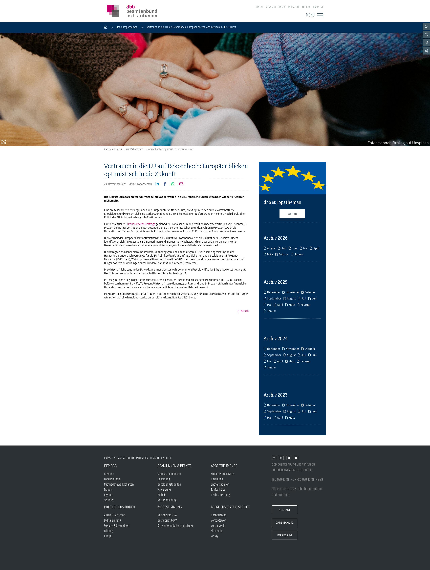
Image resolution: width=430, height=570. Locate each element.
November (292, 292)
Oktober (310, 292)
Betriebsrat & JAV (167, 520)
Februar (284, 254)
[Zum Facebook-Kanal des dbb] (274, 458)
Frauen (108, 489)
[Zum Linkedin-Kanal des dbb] (289, 458)
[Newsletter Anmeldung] (426, 42)
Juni (294, 248)
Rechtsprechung (167, 500)
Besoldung (164, 479)
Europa (108, 536)
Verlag (214, 536)
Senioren (109, 500)
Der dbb (110, 466)
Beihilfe (162, 495)
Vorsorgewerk (219, 520)
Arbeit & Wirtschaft (114, 515)
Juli (284, 248)
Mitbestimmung (170, 507)
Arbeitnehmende (224, 466)
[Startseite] (105, 27)
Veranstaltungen (276, 7)
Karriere (318, 7)
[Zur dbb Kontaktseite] (426, 34)
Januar (298, 254)
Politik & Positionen (119, 507)
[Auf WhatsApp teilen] (171, 184)
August (271, 248)
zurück (245, 311)
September (274, 298)
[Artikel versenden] (180, 184)
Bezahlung (217, 479)
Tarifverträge (218, 489)
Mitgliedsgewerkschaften (119, 484)
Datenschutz (284, 522)
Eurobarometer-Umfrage (140, 224)
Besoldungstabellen (169, 484)
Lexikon (306, 7)
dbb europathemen (127, 27)
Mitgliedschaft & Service (230, 507)
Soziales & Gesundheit (117, 525)
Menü (310, 15)
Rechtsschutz (218, 515)
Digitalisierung (112, 520)
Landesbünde (112, 479)
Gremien (109, 474)
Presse (260, 7)
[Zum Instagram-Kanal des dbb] (281, 458)
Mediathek (294, 7)
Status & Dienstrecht (169, 474)
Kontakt (284, 510)
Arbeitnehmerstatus (222, 474)
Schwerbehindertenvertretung (175, 525)
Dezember (273, 292)
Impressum (284, 535)
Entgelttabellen (220, 484)
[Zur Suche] (426, 26)
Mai (305, 248)
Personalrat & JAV (167, 515)
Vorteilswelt (218, 525)
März (270, 254)
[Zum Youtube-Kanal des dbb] (296, 458)
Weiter (292, 214)
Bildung (108, 531)
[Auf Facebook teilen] (163, 184)
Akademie (217, 531)
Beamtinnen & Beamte (174, 466)
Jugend (108, 495)
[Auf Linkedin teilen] (156, 184)
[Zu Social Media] (426, 51)
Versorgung (164, 489)
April (316, 248)
